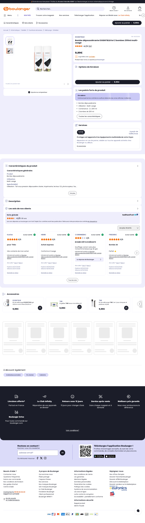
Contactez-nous (9, 474)
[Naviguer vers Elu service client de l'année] (126, 494)
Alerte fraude (79, 506)
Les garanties (79, 477)
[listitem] (10, 51)
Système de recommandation (85, 489)
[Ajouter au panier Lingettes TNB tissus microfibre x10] (79, 307)
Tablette (42, 375)
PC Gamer (30, 375)
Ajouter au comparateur (39, 92)
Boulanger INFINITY (45, 497)
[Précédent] (64, 84)
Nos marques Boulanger (48, 484)
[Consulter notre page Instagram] (45, 459)
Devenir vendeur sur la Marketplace (123, 484)
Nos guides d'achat (10, 484)
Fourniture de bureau (35, 30)
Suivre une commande (12, 479)
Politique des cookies (82, 487)
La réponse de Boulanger (85, 259)
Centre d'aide (8, 487)
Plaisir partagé (44, 477)
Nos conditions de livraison (13, 482)
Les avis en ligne (80, 492)
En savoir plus (81, 146)
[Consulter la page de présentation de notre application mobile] (99, 456)
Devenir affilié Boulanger (119, 479)
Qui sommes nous (46, 474)
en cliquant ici (92, 221)
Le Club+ (92, 57)
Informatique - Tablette (18, 30)
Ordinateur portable (13, 375)
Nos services (43, 482)
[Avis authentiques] (129, 215)
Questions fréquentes (11, 477)
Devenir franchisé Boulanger (120, 477)
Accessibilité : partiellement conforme (88, 497)
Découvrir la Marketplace (119, 482)
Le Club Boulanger (45, 489)
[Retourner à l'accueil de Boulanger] (16, 9)
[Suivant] (67, 84)
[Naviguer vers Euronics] (126, 488)
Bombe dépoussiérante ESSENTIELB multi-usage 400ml (20, 256)
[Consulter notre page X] (41, 459)
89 (90, 46)
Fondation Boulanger (46, 492)
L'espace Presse (45, 479)
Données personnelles (82, 482)
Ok (62, 453)
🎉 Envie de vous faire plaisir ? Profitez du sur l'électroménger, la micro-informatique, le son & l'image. (72, 1)
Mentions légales (80, 479)
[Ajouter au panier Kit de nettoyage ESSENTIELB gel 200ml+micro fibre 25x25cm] (40, 308)
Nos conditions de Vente (83, 474)
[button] (143, 15)
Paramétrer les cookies (82, 484)
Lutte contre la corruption (84, 494)
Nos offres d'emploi (117, 474)
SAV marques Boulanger (48, 487)
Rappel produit (79, 503)
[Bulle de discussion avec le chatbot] (138, 511)
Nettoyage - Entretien (52, 30)
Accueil (5, 30)
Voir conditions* (72, 430)
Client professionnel (46, 494)
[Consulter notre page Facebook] (37, 459)
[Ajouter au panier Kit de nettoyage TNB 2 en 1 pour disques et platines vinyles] (126, 308)
